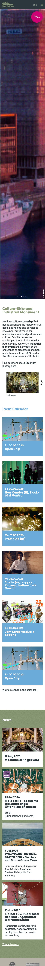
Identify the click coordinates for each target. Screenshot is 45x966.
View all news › (10, 944)
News (6, 720)
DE (34, 5)
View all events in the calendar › (20, 690)
